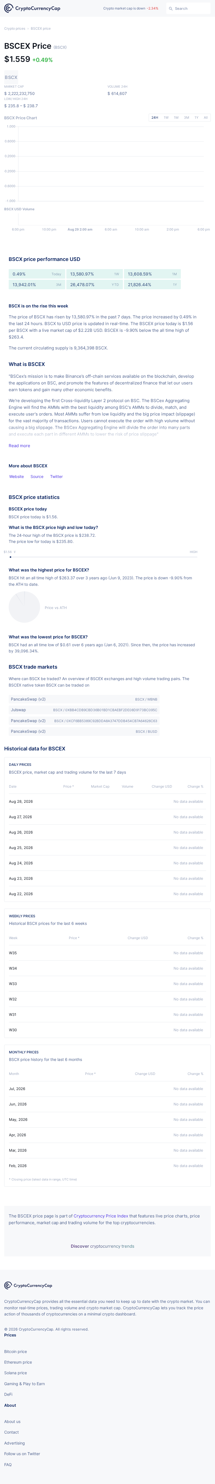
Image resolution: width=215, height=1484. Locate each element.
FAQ (8, 1464)
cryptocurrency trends (102, 1246)
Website (16, 476)
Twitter (56, 476)
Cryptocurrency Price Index (101, 1216)
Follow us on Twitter (22, 1453)
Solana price (15, 1372)
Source (37, 476)
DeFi (8, 1394)
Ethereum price (18, 1362)
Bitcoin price (15, 1351)
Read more (19, 446)
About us (12, 1421)
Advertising (14, 1443)
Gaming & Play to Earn (24, 1383)
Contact (11, 1432)
